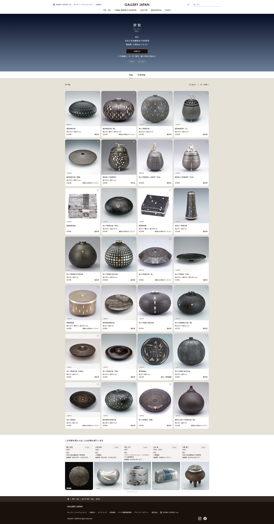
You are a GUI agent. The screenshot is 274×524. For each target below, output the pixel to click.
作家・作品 (107, 10)
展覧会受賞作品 (156, 10)
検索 (198, 4)
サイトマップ (102, 512)
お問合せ (99, 4)
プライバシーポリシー (141, 512)
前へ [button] (65, 466)
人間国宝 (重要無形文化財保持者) (125, 10)
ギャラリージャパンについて (83, 4)
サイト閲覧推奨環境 (125, 512)
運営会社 (155, 512)
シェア (143, 61)
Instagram (199, 518)
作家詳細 (141, 75)
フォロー (132, 61)
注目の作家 (144, 10)
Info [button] (72, 84)
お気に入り (188, 5)
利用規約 (112, 512)
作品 (131, 75)
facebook (205, 518)
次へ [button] (209, 466)
